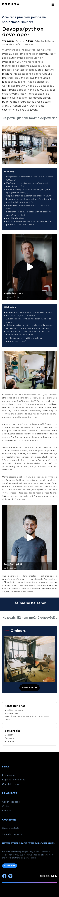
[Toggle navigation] (53, 4)
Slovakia (6, 811)
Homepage (8, 775)
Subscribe (9, 865)
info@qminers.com (14, 710)
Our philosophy (10, 784)
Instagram (9, 741)
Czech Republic (11, 802)
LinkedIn (9, 735)
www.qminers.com (14, 713)
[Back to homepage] (10, 4)
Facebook (10, 738)
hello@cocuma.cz (12, 834)
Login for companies (13, 780)
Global (6, 806)
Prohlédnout (29, 688)
